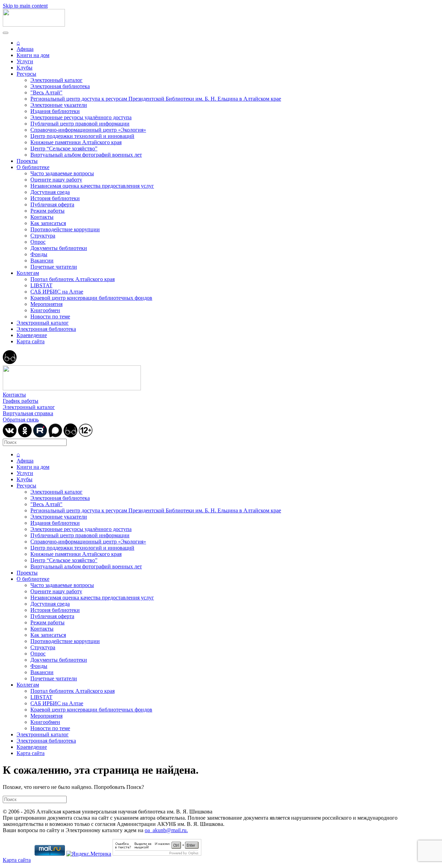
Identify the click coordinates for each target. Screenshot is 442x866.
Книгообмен (45, 310)
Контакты (42, 217)
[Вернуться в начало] (34, 25)
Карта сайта (31, 341)
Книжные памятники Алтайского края (76, 142)
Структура (42, 236)
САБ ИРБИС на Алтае (56, 292)
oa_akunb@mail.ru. (166, 830)
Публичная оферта (52, 204)
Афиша (25, 49)
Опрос (38, 242)
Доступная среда (50, 192)
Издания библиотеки (55, 111)
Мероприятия (46, 304)
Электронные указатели (58, 105)
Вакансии (42, 260)
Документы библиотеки (58, 248)
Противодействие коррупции (65, 229)
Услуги (25, 61)
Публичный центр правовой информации (79, 124)
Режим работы (47, 211)
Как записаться (48, 223)
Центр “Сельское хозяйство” (63, 148)
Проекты (27, 161)
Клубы (24, 68)
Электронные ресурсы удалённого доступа (81, 117)
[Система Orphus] (157, 854)
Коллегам (28, 273)
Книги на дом (33, 55)
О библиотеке (33, 167)
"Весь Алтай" (46, 92)
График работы (20, 401)
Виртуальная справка (28, 413)
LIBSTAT (41, 285)
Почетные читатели (53, 267)
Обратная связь (21, 419)
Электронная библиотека (60, 86)
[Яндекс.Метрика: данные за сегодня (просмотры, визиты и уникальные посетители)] (88, 854)
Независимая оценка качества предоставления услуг (92, 186)
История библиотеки (55, 198)
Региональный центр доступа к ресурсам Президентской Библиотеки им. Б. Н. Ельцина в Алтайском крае (155, 99)
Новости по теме (50, 316)
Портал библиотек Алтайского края (72, 279)
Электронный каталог (56, 80)
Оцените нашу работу (56, 180)
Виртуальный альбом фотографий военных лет (86, 155)
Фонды (38, 254)
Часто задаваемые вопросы (62, 173)
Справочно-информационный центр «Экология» (88, 130)
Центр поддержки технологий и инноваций (82, 136)
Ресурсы (26, 74)
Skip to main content (25, 6)
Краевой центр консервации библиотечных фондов (91, 298)
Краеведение (32, 335)
